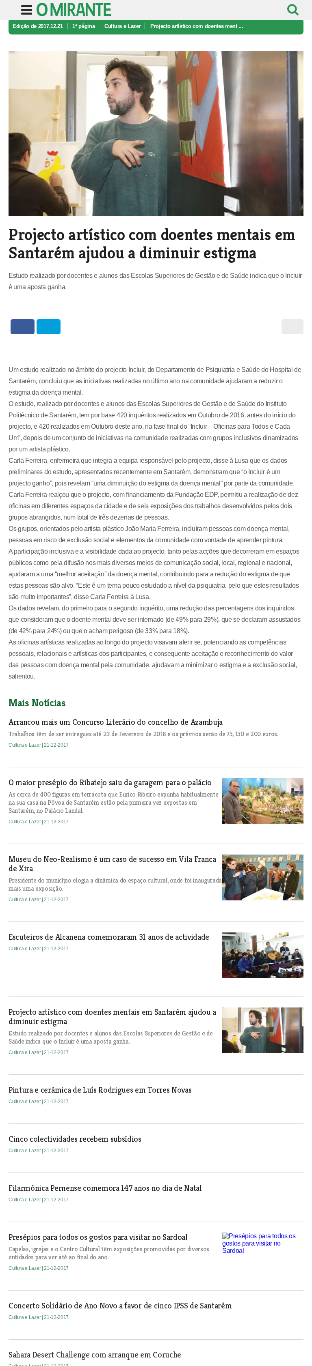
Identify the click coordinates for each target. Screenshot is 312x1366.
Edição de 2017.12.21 (38, 26)
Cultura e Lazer (122, 26)
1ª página (83, 26)
